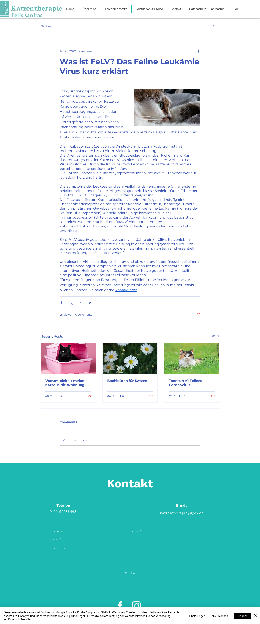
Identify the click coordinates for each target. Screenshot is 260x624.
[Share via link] (89, 303)
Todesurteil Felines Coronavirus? (185, 383)
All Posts (46, 25)
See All (215, 336)
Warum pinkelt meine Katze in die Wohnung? (66, 383)
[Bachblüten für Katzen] (130, 358)
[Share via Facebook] (61, 303)
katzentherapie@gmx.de (182, 513)
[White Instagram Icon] (136, 605)
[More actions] (198, 51)
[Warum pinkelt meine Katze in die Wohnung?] (68, 358)
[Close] (255, 615)
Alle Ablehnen (219, 616)
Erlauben (242, 616)
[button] (214, 25)
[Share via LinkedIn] (80, 303)
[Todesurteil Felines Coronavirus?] (191, 358)
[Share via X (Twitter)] (71, 303)
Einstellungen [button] (197, 616)
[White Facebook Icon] (120, 605)
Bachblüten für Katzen (127, 381)
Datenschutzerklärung (21, 619)
